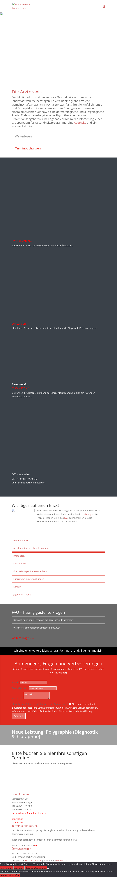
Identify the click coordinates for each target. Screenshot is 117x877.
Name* (15, 682)
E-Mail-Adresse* (20, 688)
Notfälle (17, 586)
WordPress (61, 860)
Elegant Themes (33, 860)
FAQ (66, 517)
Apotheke (80, 122)
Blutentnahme (20, 540)
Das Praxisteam (22, 241)
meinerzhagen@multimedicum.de (29, 813)
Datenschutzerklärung (36, 868)
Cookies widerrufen (10, 875)
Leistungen (19, 323)
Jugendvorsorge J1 (22, 594)
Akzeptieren (6, 868)
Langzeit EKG (20, 563)
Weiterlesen (23, 136)
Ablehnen (18, 868)
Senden (18, 716)
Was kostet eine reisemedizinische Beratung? (36, 627)
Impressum (17, 818)
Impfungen (19, 555)
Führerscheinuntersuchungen (28, 578)
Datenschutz (18, 822)
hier (36, 845)
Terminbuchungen (28, 148)
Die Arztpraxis (27, 92)
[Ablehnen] (48, 868)
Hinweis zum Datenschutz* (25, 704)
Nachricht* (17, 698)
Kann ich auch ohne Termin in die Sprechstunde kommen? (43, 619)
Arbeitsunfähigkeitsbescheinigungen (32, 548)
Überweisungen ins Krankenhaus (30, 571)
